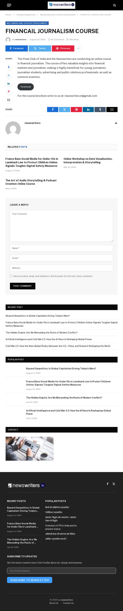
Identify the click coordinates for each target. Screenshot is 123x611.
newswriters (20, 39)
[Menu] (9, 5)
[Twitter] (8, 75)
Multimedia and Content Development (27, 23)
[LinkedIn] (8, 83)
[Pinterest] (8, 91)
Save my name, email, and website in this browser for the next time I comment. (53, 276)
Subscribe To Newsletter (29, 580)
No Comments (57, 39)
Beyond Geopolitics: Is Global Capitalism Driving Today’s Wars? (38, 316)
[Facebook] (8, 67)
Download (26, 86)
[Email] (8, 100)
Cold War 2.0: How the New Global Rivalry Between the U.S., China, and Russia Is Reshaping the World (58, 346)
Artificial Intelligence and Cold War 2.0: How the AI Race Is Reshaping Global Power (49, 339)
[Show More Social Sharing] (78, 48)
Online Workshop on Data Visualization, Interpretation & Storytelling (88, 160)
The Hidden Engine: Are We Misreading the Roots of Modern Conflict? (42, 332)
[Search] (114, 5)
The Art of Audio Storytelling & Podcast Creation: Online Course (31, 182)
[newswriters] (61, 5)
